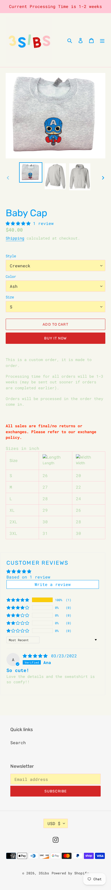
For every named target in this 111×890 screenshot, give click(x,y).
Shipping (15, 238)
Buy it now (55, 338)
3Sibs (44, 873)
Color (11, 276)
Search (18, 742)
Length (48, 463)
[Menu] (102, 40)
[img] (36, 655)
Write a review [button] (53, 584)
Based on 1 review (28, 577)
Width (80, 463)
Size (10, 297)
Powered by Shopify (70, 873)
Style (11, 255)
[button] (19, 223)
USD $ (53, 823)
